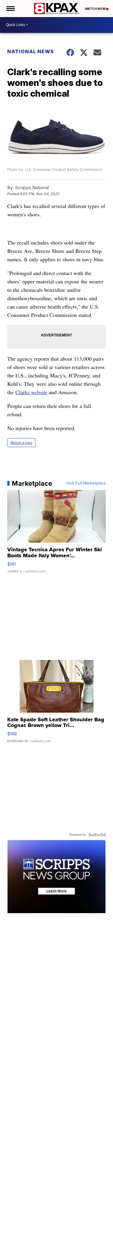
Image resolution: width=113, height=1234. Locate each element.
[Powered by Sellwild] (97, 835)
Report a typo (21, 442)
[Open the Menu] (10, 8)
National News (30, 51)
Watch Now (95, 8)
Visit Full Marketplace (86, 483)
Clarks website (31, 392)
